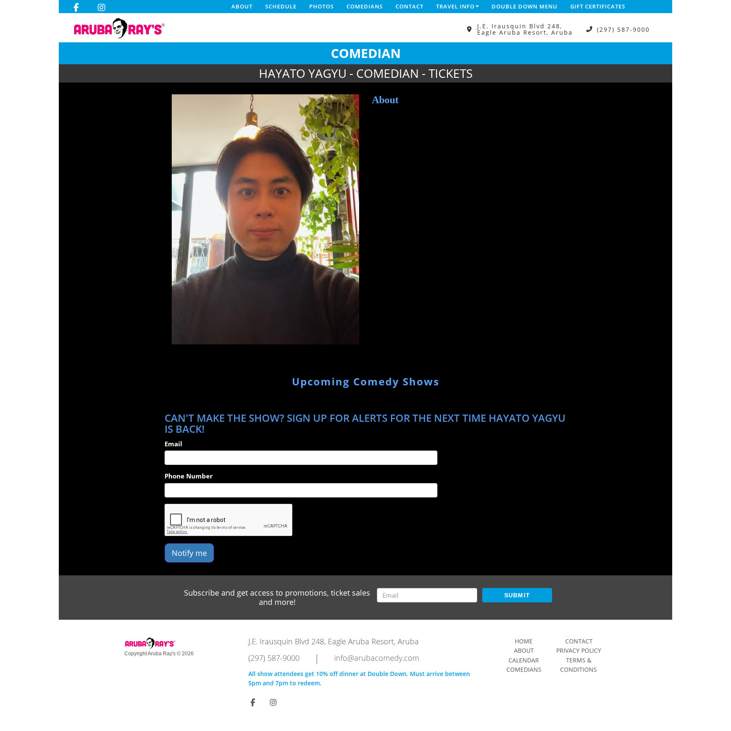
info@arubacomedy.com (376, 658)
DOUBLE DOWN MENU (525, 6)
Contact (409, 6)
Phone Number (189, 476)
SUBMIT (517, 595)
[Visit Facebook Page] (76, 7)
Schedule (281, 6)
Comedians (364, 6)
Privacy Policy (578, 650)
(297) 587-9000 (623, 29)
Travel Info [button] (455, 6)
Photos (321, 6)
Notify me (189, 553)
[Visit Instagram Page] (101, 7)
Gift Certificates (597, 6)
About (242, 6)
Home (524, 641)
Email (173, 444)
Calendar (523, 660)
